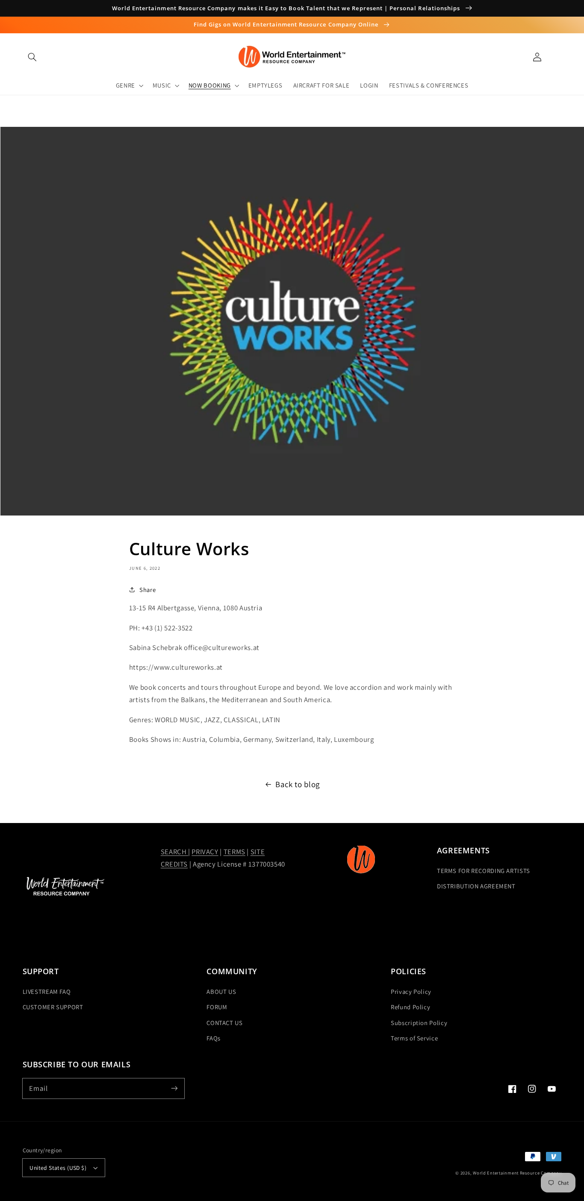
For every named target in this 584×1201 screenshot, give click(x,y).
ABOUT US (221, 991)
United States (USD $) (57, 1168)
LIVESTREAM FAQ (47, 991)
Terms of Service (414, 1038)
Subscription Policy (419, 1023)
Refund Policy (410, 1007)
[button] (32, 57)
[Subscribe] (174, 1088)
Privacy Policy (411, 991)
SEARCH (174, 851)
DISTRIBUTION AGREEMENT (476, 886)
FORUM (216, 1007)
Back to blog (297, 784)
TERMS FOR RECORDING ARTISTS (483, 871)
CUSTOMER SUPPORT (53, 1007)
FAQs (213, 1038)
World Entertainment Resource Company (517, 1173)
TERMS (234, 851)
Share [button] (147, 590)
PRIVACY (205, 851)
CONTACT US (224, 1023)
